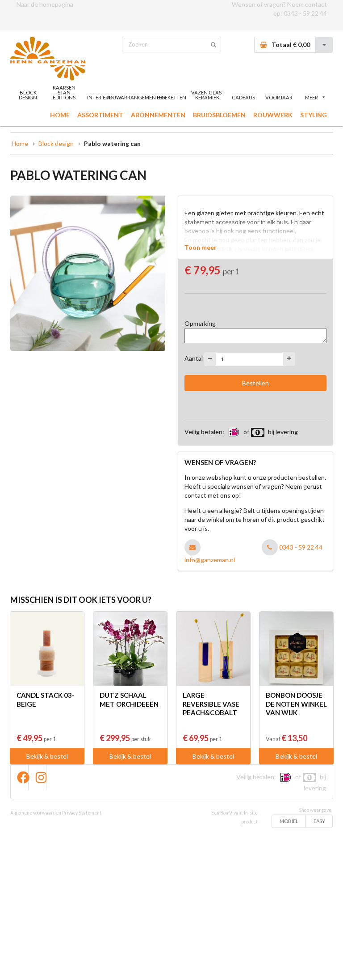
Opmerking (200, 323)
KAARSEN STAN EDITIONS (64, 92)
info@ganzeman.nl (209, 559)
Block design (56, 143)
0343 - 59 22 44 (305, 13)
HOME (60, 115)
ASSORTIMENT (100, 115)
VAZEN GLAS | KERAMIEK (207, 95)
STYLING (313, 115)
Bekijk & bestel (47, 756)
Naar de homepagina (45, 4)
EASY (319, 821)
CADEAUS (243, 97)
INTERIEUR (99, 97)
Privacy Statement (81, 812)
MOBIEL (289, 821)
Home (20, 143)
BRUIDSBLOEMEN (219, 115)
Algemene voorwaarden (35, 812)
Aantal (193, 358)
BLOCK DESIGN (28, 95)
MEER (311, 97)
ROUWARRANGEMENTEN (136, 97)
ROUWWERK (273, 115)
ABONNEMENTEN (158, 115)
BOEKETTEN (171, 97)
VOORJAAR (279, 97)
